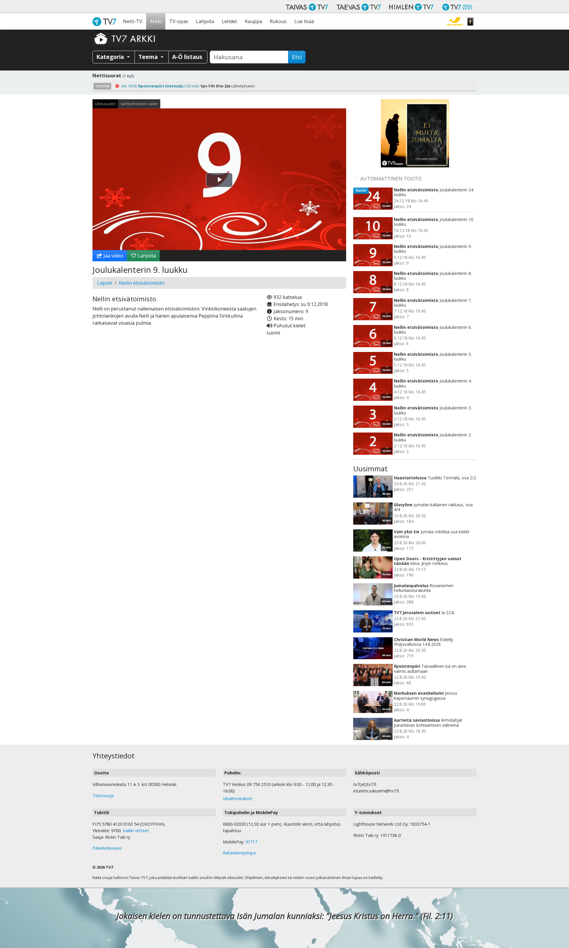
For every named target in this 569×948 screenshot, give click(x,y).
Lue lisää (304, 21)
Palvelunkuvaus (107, 848)
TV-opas (178, 21)
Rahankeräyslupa (239, 853)
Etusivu (105, 21)
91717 (251, 842)
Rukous (278, 21)
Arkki (156, 21)
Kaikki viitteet (136, 830)
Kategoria (110, 57)
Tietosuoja (103, 795)
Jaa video (112, 255)
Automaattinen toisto (390, 178)
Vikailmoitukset (237, 798)
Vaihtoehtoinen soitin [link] (139, 103)
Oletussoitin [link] (105, 103)
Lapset (104, 283)
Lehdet (229, 21)
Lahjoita (205, 21)
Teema (148, 57)
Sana (470, 21)
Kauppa (253, 21)
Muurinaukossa (454, 21)
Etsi (297, 57)
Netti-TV (132, 21)
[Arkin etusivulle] (125, 38)
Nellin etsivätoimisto (141, 283)
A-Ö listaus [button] (187, 57)
